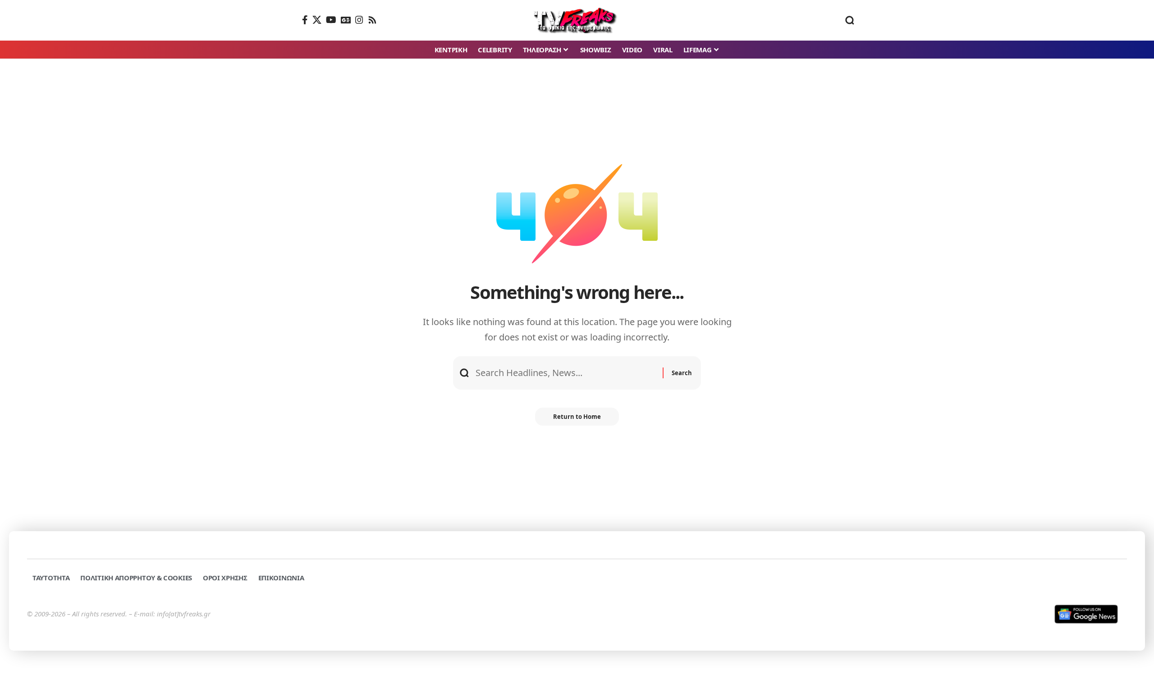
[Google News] (346, 19)
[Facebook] (305, 19)
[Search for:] (566, 373)
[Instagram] (359, 19)
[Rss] (372, 19)
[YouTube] (331, 19)
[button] (849, 20)
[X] (317, 19)
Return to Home (577, 417)
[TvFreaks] (577, 20)
